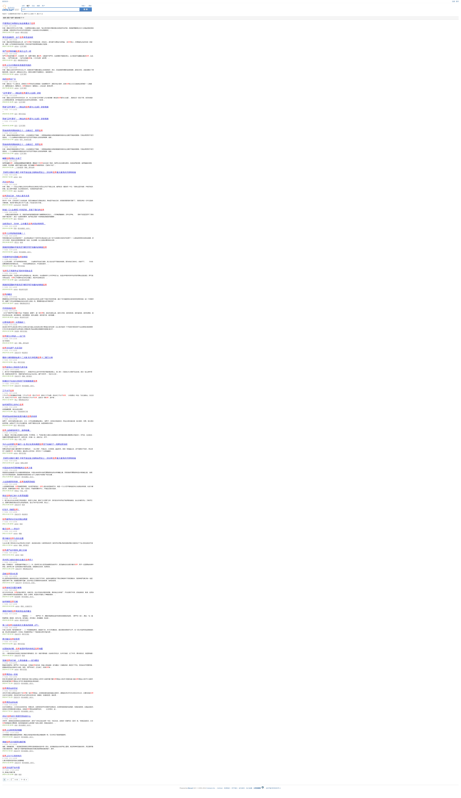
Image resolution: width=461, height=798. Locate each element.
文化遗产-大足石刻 (12, 348)
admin (17, 32)
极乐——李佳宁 (11, 529)
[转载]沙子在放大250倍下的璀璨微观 (19, 381)
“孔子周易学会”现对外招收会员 (17, 271)
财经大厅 (17, 477)
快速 (83, 6)
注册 (453, 1)
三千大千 (8, 391)
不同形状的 (9, 308)
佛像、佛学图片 (27, 376)
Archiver (220, 788)
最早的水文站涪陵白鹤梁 (14, 519)
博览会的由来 (10, 702)
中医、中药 (22, 439)
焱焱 (16, 725)
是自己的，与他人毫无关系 (15, 196)
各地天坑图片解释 (12, 588)
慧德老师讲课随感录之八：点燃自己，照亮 (22, 130)
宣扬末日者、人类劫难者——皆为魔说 (20, 660)
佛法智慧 (25, 205)
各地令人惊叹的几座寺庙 (14, 367)
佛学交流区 (24, 32)
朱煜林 (17, 331)
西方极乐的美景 (11, 639)
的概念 (7, 294)
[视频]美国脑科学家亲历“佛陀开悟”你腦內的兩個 (24, 247)
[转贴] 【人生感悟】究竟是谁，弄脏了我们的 (23, 210)
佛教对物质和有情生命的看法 (16, 611)
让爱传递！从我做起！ (13, 322)
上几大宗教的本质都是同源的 (16, 65)
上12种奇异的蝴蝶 (12, 730)
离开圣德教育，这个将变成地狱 (17, 37)
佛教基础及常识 (23, 60)
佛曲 (20, 533)
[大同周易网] (10, 10)
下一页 (23, 779)
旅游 (21, 242)
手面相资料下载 (23, 411)
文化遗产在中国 (11, 768)
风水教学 (21, 191)
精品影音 (25, 352)
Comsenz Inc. (210, 788)
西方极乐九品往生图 (13, 538)
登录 (457, 1)
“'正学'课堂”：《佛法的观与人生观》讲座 (21, 93)
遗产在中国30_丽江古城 (14, 550)
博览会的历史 (10, 688)
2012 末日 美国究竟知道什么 (16, 716)
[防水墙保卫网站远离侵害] (262, 788)
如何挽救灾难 (10, 602)
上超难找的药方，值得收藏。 (16, 430)
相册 (38, 6)
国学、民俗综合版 (25, 139)
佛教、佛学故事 (29, 167)
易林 (16, 774)
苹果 (15, 228)
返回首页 (5, 1)
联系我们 (227, 788)
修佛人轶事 (24, 463)
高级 (90, 6)
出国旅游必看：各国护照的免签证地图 (22, 649)
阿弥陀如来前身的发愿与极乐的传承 (19, 416)
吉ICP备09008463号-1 (273, 788)
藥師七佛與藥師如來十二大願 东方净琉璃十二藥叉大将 (27, 357)
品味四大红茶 (10, 574)
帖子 (28, 6)
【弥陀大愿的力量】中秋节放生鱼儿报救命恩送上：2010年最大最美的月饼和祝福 (39, 172)
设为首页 (242, 788)
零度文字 (21, 219)
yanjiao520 (17, 205)
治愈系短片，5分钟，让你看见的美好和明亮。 (24, 224)
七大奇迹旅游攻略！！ (13, 233)
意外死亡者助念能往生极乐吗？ (17, 560)
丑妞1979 (18, 352)
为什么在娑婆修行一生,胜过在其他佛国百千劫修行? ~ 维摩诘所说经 (34, 444)
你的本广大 (9, 79)
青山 (15, 266)
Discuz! (190, 788)
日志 (33, 6)
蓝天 (15, 60)
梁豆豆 (17, 242)
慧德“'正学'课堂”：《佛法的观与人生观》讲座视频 (25, 107)
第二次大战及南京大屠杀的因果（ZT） (20, 625)
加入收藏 (249, 788)
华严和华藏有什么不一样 (16, 51)
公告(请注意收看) (24, 280)
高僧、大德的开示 (26, 606)
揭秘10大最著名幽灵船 (14, 742)
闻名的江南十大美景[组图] (15, 496)
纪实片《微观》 (11, 510)
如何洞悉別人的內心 (13, 405)
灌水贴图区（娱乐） (24, 228)
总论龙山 (8, 182)
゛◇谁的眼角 (19, 167)
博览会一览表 (10, 674)
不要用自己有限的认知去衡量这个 (18, 23)
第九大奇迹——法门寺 (13, 336)
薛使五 (17, 491)
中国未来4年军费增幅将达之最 (17, 468)
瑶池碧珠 (17, 597)
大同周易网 (257, 788)
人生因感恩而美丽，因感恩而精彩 (18, 482)
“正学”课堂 (23, 46)
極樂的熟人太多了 (12, 158)
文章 (23, 6)
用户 (43, 6)
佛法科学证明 (23, 289)
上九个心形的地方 (12, 756)
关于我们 (234, 788)
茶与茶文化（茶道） (29, 583)
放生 (20, 177)
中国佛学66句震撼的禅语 (15, 257)
